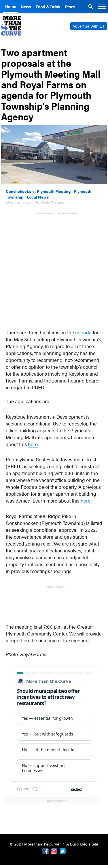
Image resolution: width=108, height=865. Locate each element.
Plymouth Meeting (54, 191)
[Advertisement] (54, 269)
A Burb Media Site (82, 844)
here (33, 444)
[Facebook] (45, 851)
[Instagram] (54, 851)
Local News (38, 197)
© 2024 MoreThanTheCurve (35, 844)
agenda (83, 332)
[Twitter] (63, 851)
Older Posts (54, 815)
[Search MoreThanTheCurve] (90, 7)
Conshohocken (20, 191)
